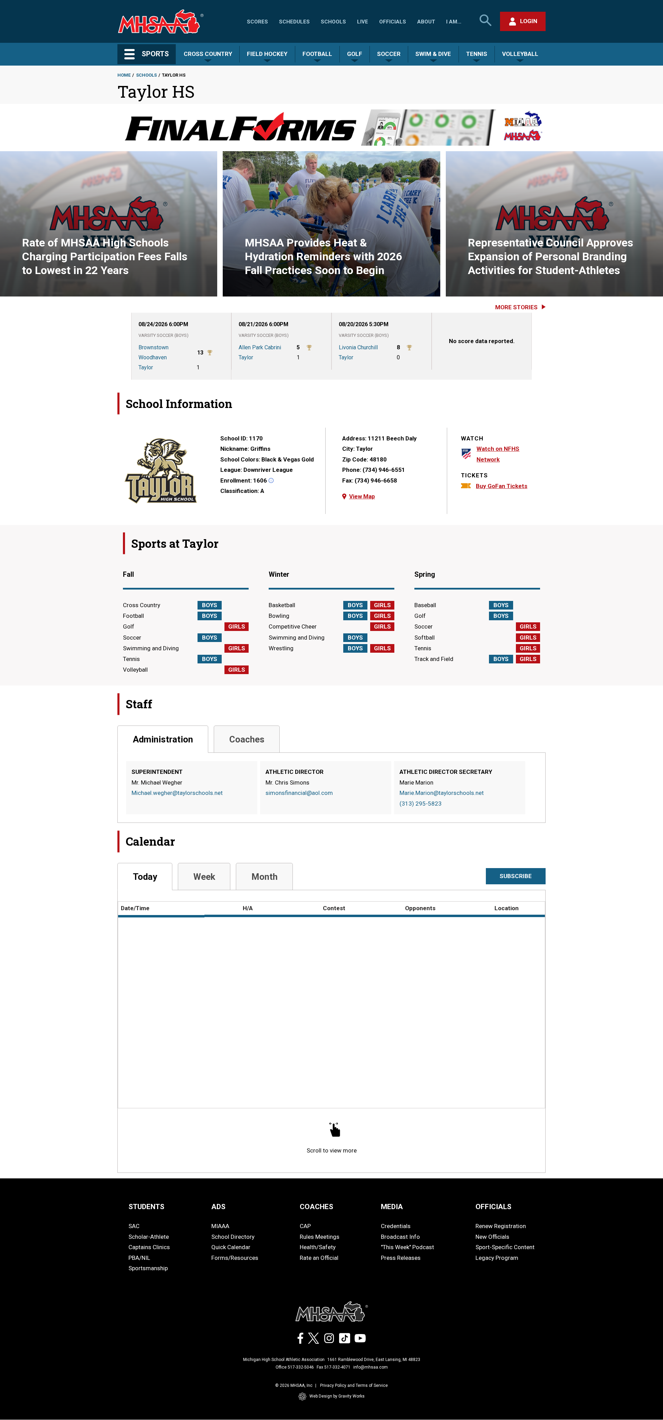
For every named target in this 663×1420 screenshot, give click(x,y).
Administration (163, 739)
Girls (236, 626)
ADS (218, 1207)
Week (204, 877)
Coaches (247, 739)
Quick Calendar (230, 1247)
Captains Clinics (149, 1247)
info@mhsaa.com (370, 1367)
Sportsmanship (148, 1268)
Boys (209, 605)
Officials (392, 22)
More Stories (516, 307)
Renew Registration (500, 1226)
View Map (362, 496)
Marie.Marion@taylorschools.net (442, 792)
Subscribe (516, 876)
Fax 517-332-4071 (333, 1367)
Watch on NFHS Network (498, 454)
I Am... (453, 22)
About (426, 22)
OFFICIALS (493, 1207)
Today (145, 877)
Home (124, 75)
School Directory (232, 1236)
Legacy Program (496, 1257)
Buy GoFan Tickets (501, 486)
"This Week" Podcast (407, 1247)
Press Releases (401, 1257)
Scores (257, 22)
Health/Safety (318, 1247)
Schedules (294, 22)
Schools (333, 22)
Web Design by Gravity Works (337, 1396)
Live (362, 22)
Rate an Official (319, 1257)
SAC (134, 1226)
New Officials (492, 1236)
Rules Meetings (319, 1236)
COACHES (316, 1207)
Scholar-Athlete (148, 1236)
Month (264, 877)
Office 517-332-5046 (295, 1367)
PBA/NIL (139, 1257)
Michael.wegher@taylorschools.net (177, 792)
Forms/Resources (234, 1257)
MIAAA (220, 1226)
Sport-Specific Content (505, 1247)
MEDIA (392, 1207)
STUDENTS (146, 1207)
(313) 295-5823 (421, 803)
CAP (305, 1226)
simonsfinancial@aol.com (299, 792)
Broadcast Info (400, 1236)
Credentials (396, 1226)
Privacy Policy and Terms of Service (354, 1385)
